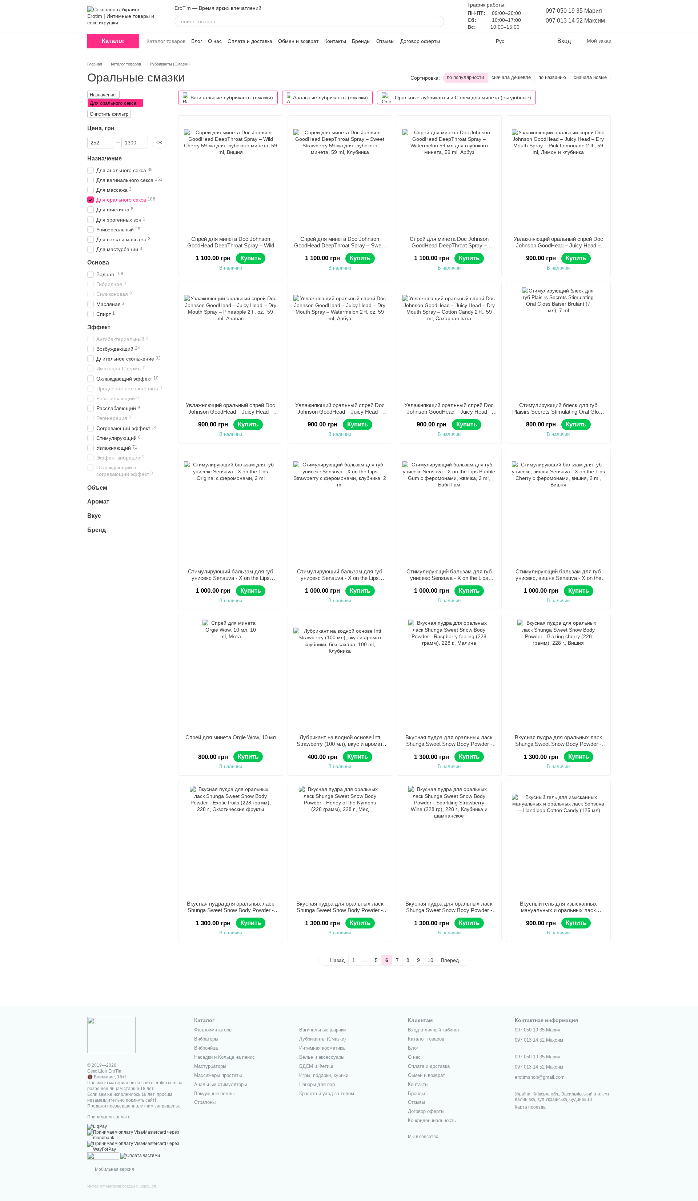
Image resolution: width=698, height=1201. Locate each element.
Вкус (94, 516)
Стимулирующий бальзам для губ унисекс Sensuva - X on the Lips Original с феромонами (230, 578)
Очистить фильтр (109, 114)
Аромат (98, 501)
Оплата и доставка (250, 41)
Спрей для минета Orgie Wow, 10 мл (230, 737)
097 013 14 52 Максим (575, 20)
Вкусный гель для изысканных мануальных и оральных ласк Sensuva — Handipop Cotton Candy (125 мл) (558, 913)
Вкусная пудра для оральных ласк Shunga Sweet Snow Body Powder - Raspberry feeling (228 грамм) (449, 743)
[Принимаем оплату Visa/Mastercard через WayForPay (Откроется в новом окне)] (135, 1146)
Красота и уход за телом (326, 1093)
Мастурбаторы (210, 1066)
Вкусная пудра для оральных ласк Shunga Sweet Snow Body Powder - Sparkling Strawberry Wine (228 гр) (449, 910)
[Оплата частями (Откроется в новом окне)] (140, 1155)
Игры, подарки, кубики (323, 1075)
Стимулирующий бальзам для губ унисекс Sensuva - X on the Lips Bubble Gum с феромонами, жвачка (449, 578)
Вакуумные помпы (214, 1093)
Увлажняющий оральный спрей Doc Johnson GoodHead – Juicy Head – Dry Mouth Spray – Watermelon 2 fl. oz (340, 411)
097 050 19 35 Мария (574, 11)
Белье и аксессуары (321, 1057)
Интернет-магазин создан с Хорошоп (121, 1186)
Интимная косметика (322, 1048)
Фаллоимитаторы (213, 1030)
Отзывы (385, 41)
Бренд (96, 530)
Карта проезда (530, 1107)
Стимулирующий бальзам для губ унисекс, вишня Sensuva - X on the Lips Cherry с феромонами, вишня (558, 578)
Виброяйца (206, 1048)
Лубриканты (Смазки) (322, 1039)
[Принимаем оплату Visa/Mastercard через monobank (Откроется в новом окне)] (135, 1135)
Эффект (99, 327)
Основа (98, 262)
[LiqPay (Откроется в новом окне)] (97, 1126)
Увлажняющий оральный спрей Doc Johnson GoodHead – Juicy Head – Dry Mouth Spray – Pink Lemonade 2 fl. (558, 249)
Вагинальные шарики (322, 1030)
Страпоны (205, 1102)
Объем (97, 487)
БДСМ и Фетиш (316, 1066)
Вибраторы (206, 1039)
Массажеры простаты (218, 1075)
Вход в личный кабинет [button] (434, 1030)
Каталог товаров (166, 41)
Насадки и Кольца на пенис (224, 1057)
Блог (196, 41)
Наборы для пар (317, 1084)
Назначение (104, 158)
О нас (215, 41)
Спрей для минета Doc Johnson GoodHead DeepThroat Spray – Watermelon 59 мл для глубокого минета (449, 249)
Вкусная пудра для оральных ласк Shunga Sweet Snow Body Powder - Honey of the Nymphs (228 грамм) (340, 910)
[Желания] (536, 41)
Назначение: (103, 95)
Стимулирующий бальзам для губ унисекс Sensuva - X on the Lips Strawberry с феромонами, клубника (340, 578)
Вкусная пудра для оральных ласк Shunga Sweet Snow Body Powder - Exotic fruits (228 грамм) (230, 910)
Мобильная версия (114, 1169)
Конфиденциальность (432, 1120)
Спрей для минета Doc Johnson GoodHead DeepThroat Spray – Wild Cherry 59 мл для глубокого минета (230, 245)
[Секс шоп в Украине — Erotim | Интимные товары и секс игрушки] (111, 1034)
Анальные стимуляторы (220, 1084)
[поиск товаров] (438, 21)
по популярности (465, 77)
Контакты (335, 41)
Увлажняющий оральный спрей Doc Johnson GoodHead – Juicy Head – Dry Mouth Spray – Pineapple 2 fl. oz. (230, 411)
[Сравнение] (521, 41)
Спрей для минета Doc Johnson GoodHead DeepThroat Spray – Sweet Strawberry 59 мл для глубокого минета (340, 249)
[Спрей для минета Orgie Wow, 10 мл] (230, 674)
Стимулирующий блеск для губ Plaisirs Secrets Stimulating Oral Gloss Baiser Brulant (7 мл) (558, 411)
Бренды (361, 41)
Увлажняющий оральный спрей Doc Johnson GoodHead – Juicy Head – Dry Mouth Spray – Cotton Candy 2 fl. (449, 411)
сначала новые (590, 77)
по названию (552, 77)
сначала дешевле (511, 77)
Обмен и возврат (298, 41)
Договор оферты (420, 41)
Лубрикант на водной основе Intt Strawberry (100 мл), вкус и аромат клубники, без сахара (340, 743)
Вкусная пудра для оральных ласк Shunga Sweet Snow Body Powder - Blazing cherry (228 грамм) (558, 743)
